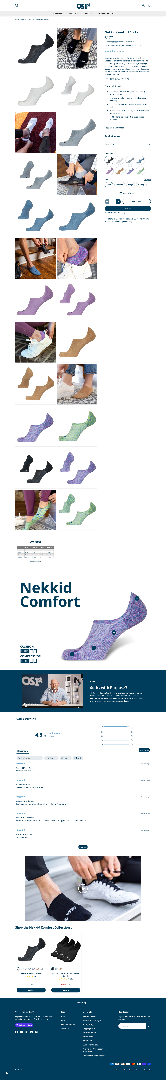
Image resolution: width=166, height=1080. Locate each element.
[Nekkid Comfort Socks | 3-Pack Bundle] (66, 949)
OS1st (21, 1070)
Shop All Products (89, 1016)
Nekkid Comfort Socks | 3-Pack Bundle (65, 974)
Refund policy (88, 1036)
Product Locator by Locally (115, 212)
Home (17, 19)
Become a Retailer (68, 1024)
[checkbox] (77, 758)
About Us (88, 13)
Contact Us (65, 1028)
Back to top (82, 1003)
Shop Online (58, 13)
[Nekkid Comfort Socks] (31, 949)
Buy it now (128, 208)
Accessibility (87, 1041)
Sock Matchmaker (106, 13)
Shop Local (73, 13)
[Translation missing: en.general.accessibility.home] (83, 6)
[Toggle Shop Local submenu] (79, 13)
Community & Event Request (94, 1055)
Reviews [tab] (22, 750)
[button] (16, 5)
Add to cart (136, 201)
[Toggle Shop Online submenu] (64, 13)
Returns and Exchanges (92, 1020)
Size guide (147, 180)
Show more (83, 847)
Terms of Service (89, 1032)
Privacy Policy (88, 1024)
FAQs (63, 1020)
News (63, 1016)
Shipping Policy (89, 1028)
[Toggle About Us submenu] (93, 13)
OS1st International (141, 219)
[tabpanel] (83, 803)
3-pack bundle (123, 79)
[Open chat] (7, 1072)
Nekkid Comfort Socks (42, 19)
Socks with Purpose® (27, 19)
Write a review (144, 750)
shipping (115, 42)
